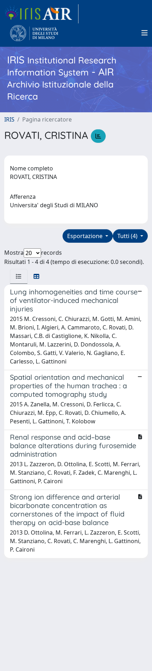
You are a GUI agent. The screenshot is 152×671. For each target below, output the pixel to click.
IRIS (9, 119)
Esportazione (85, 236)
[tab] (19, 276)
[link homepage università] (34, 33)
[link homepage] (41, 13)
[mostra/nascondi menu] (144, 32)
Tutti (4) (128, 236)
